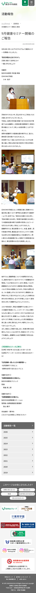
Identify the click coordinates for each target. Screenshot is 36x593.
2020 (6, 466)
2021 (6, 461)
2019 (6, 472)
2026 (6, 432)
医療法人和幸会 (13, 585)
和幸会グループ (9, 577)
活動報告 (16, 23)
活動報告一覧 (10, 425)
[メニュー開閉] (31, 2)
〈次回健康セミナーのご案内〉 (12, 346)
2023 (6, 449)
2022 (6, 455)
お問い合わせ (22, 579)
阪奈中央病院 (23, 585)
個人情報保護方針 (11, 579)
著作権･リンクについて (22, 577)
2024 (6, 443)
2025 (6, 437)
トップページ (6, 23)
